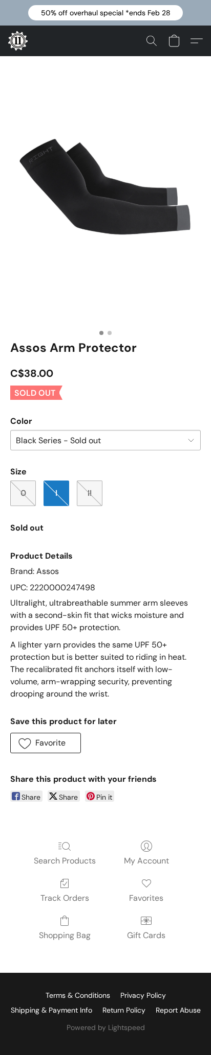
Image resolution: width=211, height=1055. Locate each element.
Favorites (146, 898)
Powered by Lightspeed (106, 1027)
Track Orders (64, 898)
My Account (146, 860)
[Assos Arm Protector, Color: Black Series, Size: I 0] (105, 205)
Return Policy (123, 1010)
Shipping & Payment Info (51, 1010)
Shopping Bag (65, 935)
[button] (105, 12)
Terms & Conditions (78, 995)
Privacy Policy (143, 995)
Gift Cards (146, 935)
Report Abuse (178, 1010)
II (90, 493)
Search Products (65, 860)
